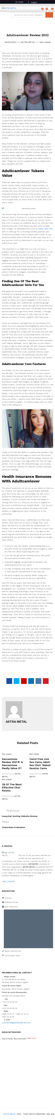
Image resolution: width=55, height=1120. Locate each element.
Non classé (45, 42)
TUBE (7, 946)
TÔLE (7, 942)
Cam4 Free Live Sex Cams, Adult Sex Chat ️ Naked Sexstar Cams (39, 763)
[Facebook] (3, 964)
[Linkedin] (18, 964)
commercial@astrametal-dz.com (16, 1023)
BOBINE (8, 911)
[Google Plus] (11, 964)
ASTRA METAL (28, 42)
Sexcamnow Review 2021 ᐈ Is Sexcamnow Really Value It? (12, 763)
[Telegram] (30, 964)
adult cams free (46, 229)
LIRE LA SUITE (8, 881)
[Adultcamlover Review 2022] (9, 681)
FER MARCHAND (12, 920)
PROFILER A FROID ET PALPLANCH (20, 933)
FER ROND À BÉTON (14, 924)
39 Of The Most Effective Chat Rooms (12, 787)
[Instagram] (26, 964)
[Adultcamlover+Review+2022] (16, 681)
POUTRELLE (10, 929)
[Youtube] (14, 964)
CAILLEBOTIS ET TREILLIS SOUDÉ (20, 916)
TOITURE (9, 938)
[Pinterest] (22, 964)
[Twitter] (7, 964)
